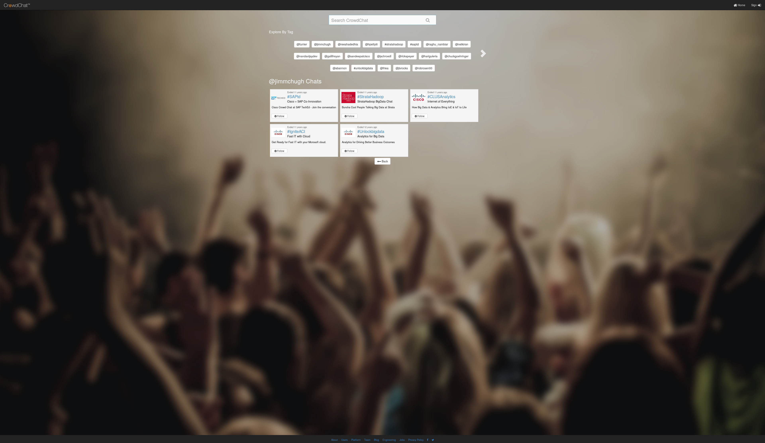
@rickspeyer (406, 56)
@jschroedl (384, 56)
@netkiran (461, 44)
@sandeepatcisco (358, 56)
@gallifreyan (332, 56)
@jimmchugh (322, 44)
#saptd (414, 44)
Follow (280, 116)
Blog (376, 440)
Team (367, 440)
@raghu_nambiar (437, 44)
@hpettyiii (371, 44)
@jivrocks (402, 68)
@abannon (340, 68)
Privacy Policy (416, 440)
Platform (356, 440)
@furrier (302, 44)
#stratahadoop (394, 44)
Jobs (402, 440)
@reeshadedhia (348, 44)
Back (384, 161)
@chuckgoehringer (457, 56)
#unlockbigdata (363, 68)
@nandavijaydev (306, 56)
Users (344, 440)
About (334, 440)
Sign (754, 5)
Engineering (389, 440)
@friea (384, 68)
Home (741, 5)
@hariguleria (429, 56)
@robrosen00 (423, 68)
